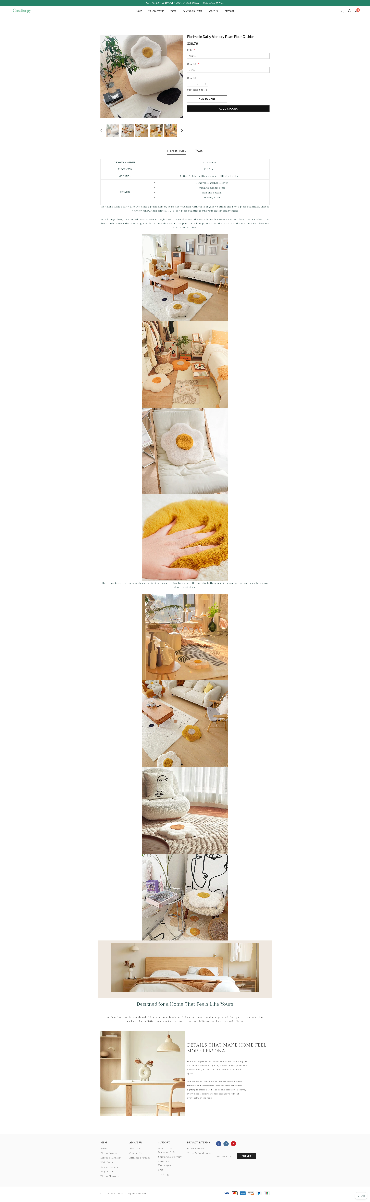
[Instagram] (226, 1143)
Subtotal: (192, 90)
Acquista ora (228, 108)
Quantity (193, 64)
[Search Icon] (342, 11)
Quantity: (192, 78)
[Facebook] (218, 1143)
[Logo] (29, 10)
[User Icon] (349, 11)
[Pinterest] (233, 1143)
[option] (141, 76)
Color (191, 50)
